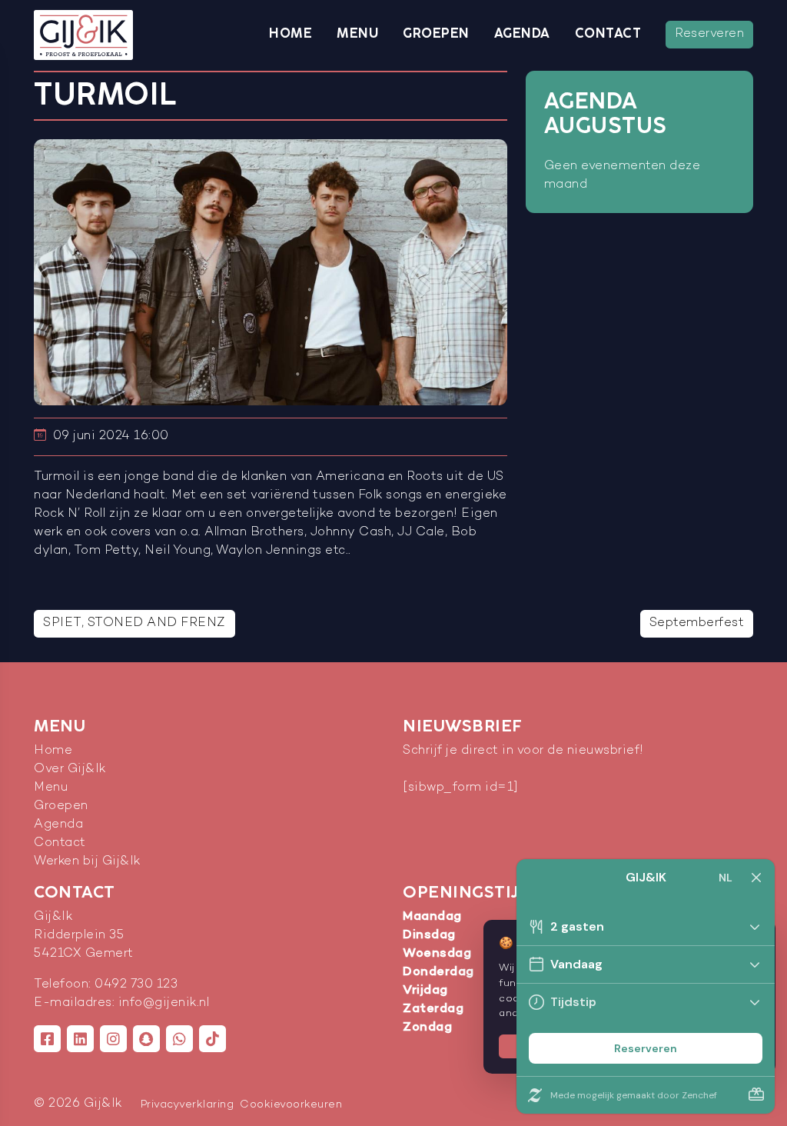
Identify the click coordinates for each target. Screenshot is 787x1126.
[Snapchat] (146, 1038)
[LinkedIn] (80, 1038)
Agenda (522, 34)
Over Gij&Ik (70, 769)
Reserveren (709, 34)
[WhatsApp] (179, 1038)
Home (290, 34)
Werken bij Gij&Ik (87, 861)
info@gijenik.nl (164, 1003)
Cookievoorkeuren (291, 1105)
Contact (608, 34)
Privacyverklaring (187, 1105)
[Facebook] (47, 1038)
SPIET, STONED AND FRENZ (134, 623)
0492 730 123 (136, 984)
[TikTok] (212, 1038)
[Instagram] (113, 1038)
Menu (357, 34)
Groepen (436, 34)
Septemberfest (697, 623)
